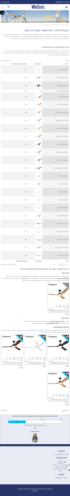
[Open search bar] (2, 6)
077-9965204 (4, 2)
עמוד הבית (66, 25)
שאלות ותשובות (34, 489)
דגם (66, 64)
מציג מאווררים (5, 60)
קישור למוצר (37, 64)
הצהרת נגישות (27, 489)
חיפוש (67, 60)
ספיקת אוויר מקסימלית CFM (19, 64)
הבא (54, 264)
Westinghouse (58, 478)
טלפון (42, 419)
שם (61, 419)
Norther (66, 478)
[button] (2, 12)
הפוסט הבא (3, 410)
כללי (63, 25)
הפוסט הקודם (66, 410)
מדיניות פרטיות (42, 489)
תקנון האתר (49, 489)
